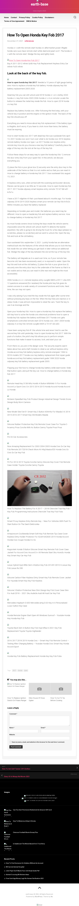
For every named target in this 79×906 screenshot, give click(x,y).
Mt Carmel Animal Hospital (15, 867)
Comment (13, 714)
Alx (52, 897)
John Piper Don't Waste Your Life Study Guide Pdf (22, 871)
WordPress (38, 897)
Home (6, 17)
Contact (14, 17)
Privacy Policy (24, 17)
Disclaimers (49, 17)
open (25, 670)
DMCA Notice (31, 21)
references (29, 41)
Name (11, 727)
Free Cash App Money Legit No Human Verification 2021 (25, 878)
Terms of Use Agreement (14, 21)
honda (20, 670)
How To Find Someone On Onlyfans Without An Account (24, 863)
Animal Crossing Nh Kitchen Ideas (17, 874)
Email (43, 727)
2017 (14, 670)
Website (12, 734)
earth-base (39, 4)
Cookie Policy (37, 17)
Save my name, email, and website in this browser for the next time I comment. (38, 742)
